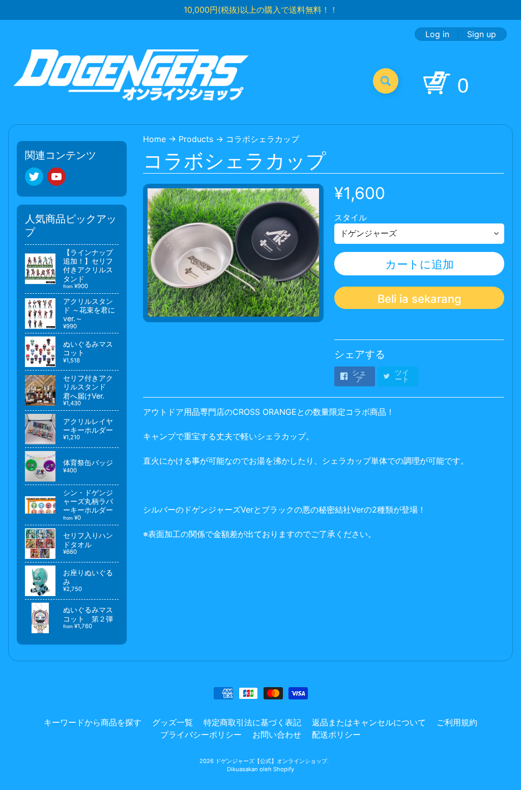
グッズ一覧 (172, 722)
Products (196, 139)
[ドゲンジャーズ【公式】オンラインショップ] (131, 80)
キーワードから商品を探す (92, 722)
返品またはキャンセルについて (369, 722)
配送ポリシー (336, 734)
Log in (437, 34)
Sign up (481, 34)
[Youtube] (56, 176)
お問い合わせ (276, 734)
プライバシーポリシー (201, 734)
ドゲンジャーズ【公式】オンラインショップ (271, 761)
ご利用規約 (457, 722)
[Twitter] (34, 176)
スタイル (350, 217)
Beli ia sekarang (419, 298)
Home (154, 139)
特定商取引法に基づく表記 (252, 722)
